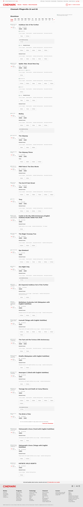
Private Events (60, 1)
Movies (20, 4)
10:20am (21, 261)
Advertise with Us (45, 500)
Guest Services (72, 1)
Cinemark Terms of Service (73, 498)
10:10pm (45, 125)
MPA (44, 498)
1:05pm (21, 147)
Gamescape (44, 493)
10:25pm (39, 161)
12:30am (22, 131)
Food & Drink (47, 1)
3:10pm (33, 261)
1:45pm (33, 83)
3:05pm (27, 50)
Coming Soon (5, 494)
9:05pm (51, 331)
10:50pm (27, 384)
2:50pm (33, 400)
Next (54, 19)
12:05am (22, 279)
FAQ (43, 497)
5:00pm (21, 75)
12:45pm (27, 83)
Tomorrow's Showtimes (47, 423)
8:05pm (45, 261)
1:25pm (27, 331)
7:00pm (39, 194)
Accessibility (31, 500)
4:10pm (21, 384)
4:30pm (27, 100)
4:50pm (33, 331)
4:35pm (33, 194)
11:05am (21, 161)
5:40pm (45, 400)
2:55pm (27, 161)
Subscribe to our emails (54, 482)
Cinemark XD (5, 497)
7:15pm (21, 36)
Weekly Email (18, 494)
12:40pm (21, 331)
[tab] (11, 19)
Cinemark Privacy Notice (73, 497)
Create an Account (76, 4)
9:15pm (39, 58)
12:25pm (21, 50)
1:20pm (21, 297)
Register (70, 493)
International (44, 499)
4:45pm (27, 147)
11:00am (21, 194)
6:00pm (27, 315)
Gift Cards (42, 1)
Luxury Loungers (32, 494)
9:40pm (27, 297)
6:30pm (33, 58)
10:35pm (33, 108)
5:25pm (27, 211)
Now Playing (5, 493)
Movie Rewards (33, 4)
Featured (5, 492)
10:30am (21, 83)
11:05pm (45, 50)
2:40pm (27, 400)
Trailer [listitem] (25, 28)
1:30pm (27, 194)
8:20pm (33, 245)
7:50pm (51, 400)
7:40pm (33, 315)
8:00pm (33, 211)
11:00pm (21, 475)
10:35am (21, 315)
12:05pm (21, 400)
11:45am (21, 440)
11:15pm (33, 100)
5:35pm (39, 261)
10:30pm (51, 261)
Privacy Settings (71, 501)
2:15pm (21, 367)
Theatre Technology (33, 492)
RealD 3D (31, 495)
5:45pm (33, 50)
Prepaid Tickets (19, 495)
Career (59, 492)
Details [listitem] (20, 28)
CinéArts (4, 495)
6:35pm (21, 458)
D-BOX (30, 497)
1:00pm (21, 58)
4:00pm (39, 83)
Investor (46, 501)
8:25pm (39, 50)
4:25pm (21, 178)
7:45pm (39, 125)
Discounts (18, 493)
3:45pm (27, 58)
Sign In (70, 4)
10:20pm (27, 458)
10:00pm (27, 36)
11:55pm (45, 58)
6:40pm (33, 161)
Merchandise (53, 1)
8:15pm (45, 83)
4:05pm (21, 108)
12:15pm (21, 125)
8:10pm (45, 331)
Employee (59, 493)
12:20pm (21, 245)
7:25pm (39, 331)
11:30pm (51, 83)
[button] (10, 1)
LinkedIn (57, 494)
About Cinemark (45, 492)
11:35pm (21, 334)
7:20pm (27, 108)
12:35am (22, 41)
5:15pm (33, 125)
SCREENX (31, 499)
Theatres (25, 4)
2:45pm (27, 125)
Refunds (70, 494)
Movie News (66, 1)
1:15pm (21, 100)
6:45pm (27, 178)
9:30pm (45, 194)
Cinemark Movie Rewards (73, 495)
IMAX (30, 498)
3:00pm (27, 245)
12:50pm (21, 91)
